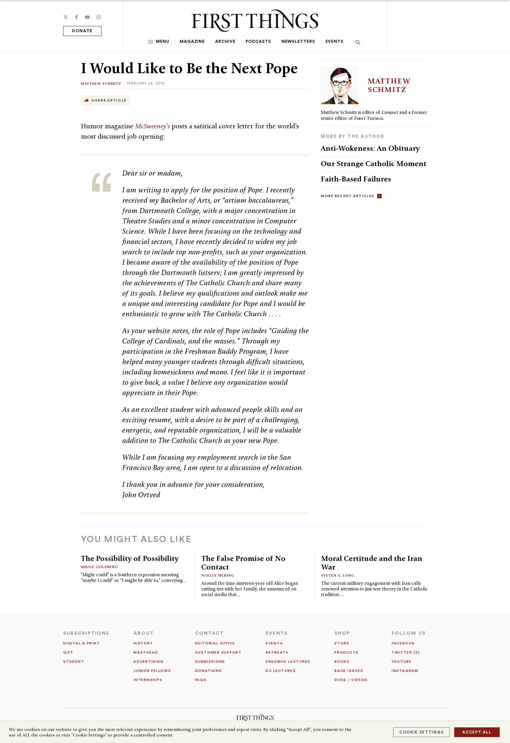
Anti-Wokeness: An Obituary (370, 148)
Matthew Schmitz (101, 83)
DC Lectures (281, 670)
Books (342, 661)
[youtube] (87, 17)
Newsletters (298, 42)
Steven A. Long (337, 575)
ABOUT (143, 633)
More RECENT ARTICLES (347, 196)
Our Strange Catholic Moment (374, 163)
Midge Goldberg (99, 566)
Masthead (145, 652)
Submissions (210, 661)
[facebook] (76, 17)
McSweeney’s (153, 126)
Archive (225, 42)
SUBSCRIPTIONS (86, 633)
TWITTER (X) (406, 652)
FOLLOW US (409, 633)
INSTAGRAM (405, 670)
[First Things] (255, 20)
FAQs (201, 680)
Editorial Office (215, 643)
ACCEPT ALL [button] (477, 732)
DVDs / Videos (351, 680)
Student (73, 661)
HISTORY (143, 643)
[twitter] (65, 17)
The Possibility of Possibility (130, 558)
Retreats (277, 652)
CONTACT (209, 633)
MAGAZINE (192, 42)
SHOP (342, 633)
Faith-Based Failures (356, 179)
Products (346, 652)
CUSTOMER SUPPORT (218, 652)
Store (341, 643)
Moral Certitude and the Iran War (371, 563)
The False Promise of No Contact (243, 563)
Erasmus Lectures (288, 661)
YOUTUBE (401, 661)
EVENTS (277, 633)
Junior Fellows (152, 670)
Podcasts (258, 42)
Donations (208, 670)
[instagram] (98, 17)
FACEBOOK (403, 643)
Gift (68, 652)
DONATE (82, 31)
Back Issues (348, 670)
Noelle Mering (217, 575)
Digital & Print (81, 643)
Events (335, 42)
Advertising (148, 661)
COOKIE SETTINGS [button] (421, 732)
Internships (147, 680)
